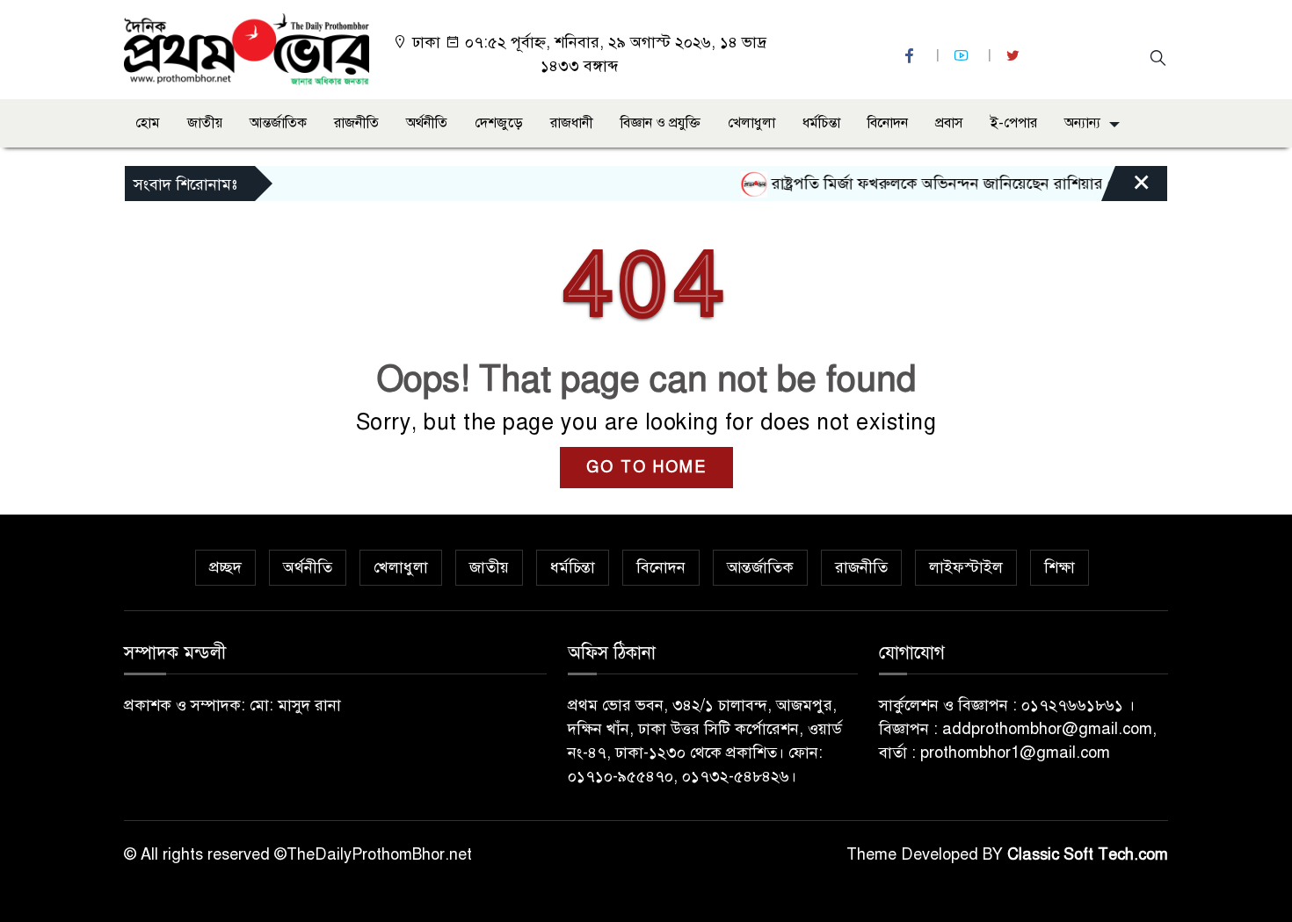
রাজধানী (571, 123)
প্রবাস (949, 123)
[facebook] (911, 56)
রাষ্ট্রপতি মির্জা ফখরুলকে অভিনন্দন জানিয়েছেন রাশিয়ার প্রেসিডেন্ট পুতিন (970, 183)
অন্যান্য (1082, 123)
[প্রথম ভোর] (246, 48)
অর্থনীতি (426, 123)
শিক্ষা (1059, 567)
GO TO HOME (646, 467)
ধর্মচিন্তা (821, 123)
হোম (147, 123)
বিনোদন (887, 123)
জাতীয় (204, 123)
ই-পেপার (1014, 123)
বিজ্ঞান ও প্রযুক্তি (660, 123)
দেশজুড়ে (499, 123)
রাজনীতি (356, 123)
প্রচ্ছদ (225, 567)
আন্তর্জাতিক (278, 123)
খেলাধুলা (751, 123)
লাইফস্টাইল (966, 567)
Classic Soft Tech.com (1087, 854)
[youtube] (963, 56)
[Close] (1126, 188)
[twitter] (1015, 56)
